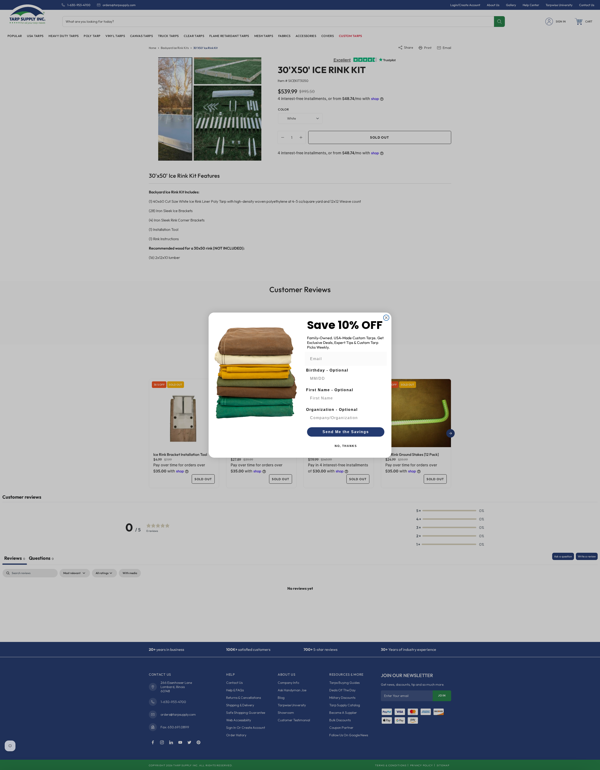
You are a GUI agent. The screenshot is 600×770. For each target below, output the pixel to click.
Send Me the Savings (345, 432)
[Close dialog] (386, 318)
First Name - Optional (329, 390)
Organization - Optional (332, 410)
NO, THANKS (346, 446)
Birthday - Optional (327, 370)
